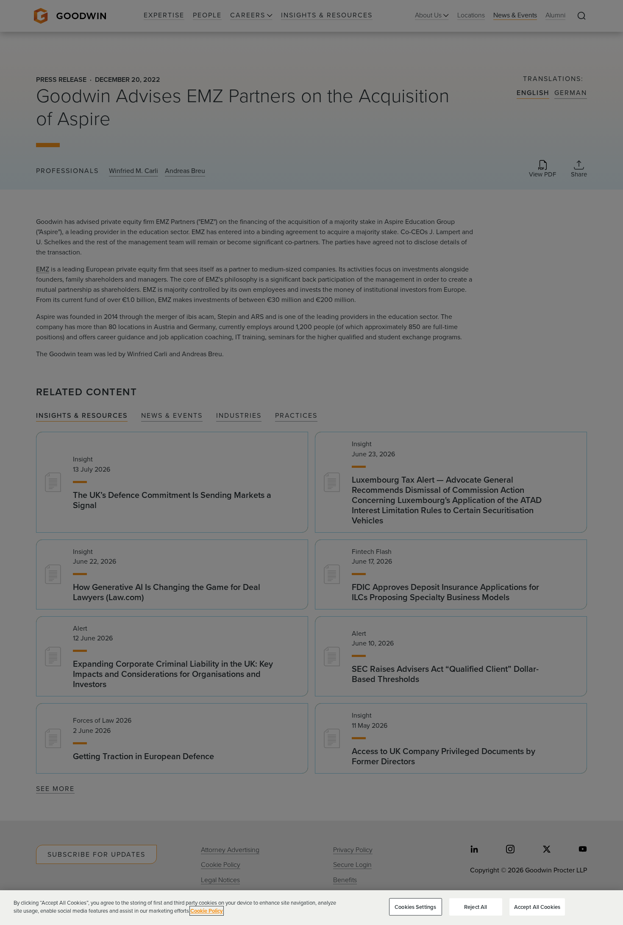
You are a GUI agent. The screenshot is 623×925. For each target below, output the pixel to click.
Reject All (475, 907)
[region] (311, 907)
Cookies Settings (415, 907)
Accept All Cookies (537, 907)
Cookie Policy (206, 911)
